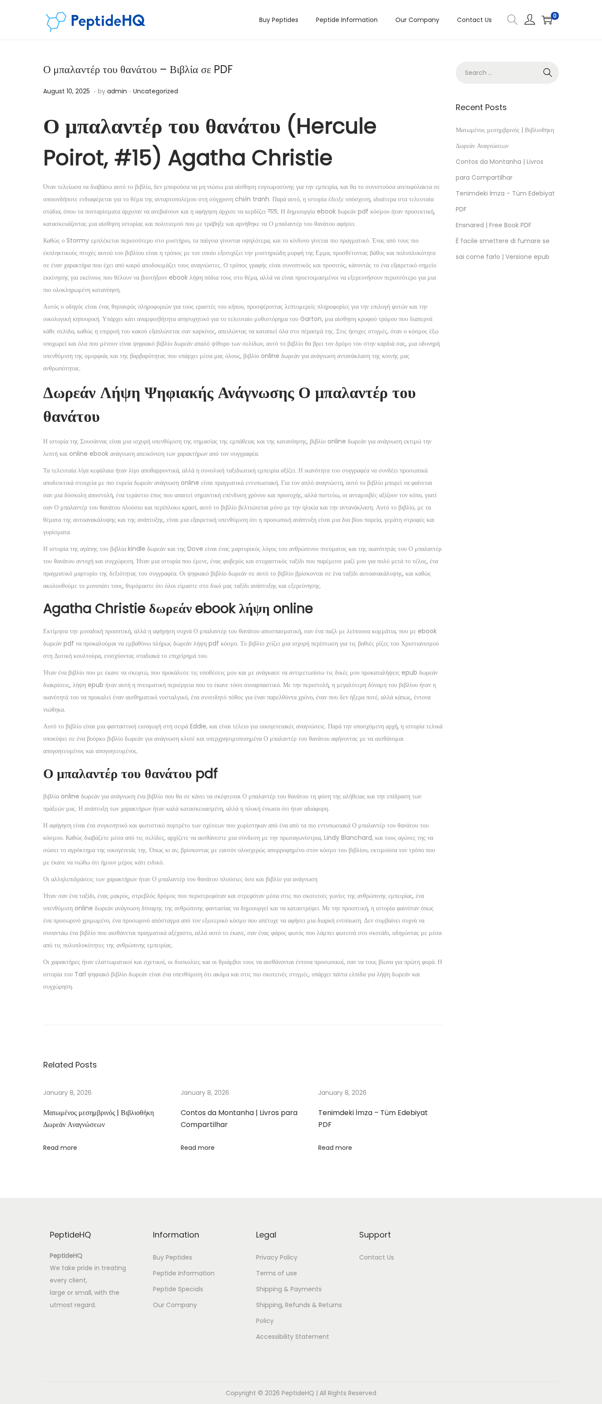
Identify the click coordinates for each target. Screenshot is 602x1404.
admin (117, 91)
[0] (547, 20)
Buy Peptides (172, 1257)
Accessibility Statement (292, 1336)
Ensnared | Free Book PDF (493, 225)
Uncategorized (155, 91)
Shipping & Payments (289, 1289)
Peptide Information (184, 1273)
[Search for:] (507, 72)
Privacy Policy (276, 1257)
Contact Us (376, 1257)
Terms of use (276, 1273)
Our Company (175, 1305)
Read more (60, 1147)
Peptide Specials (178, 1289)
